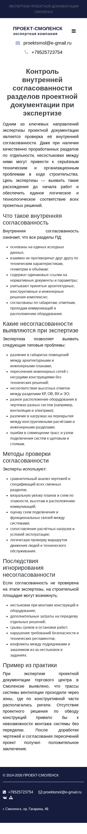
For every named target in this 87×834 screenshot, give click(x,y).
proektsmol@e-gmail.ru (47, 42)
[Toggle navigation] (74, 31)
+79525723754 (47, 52)
